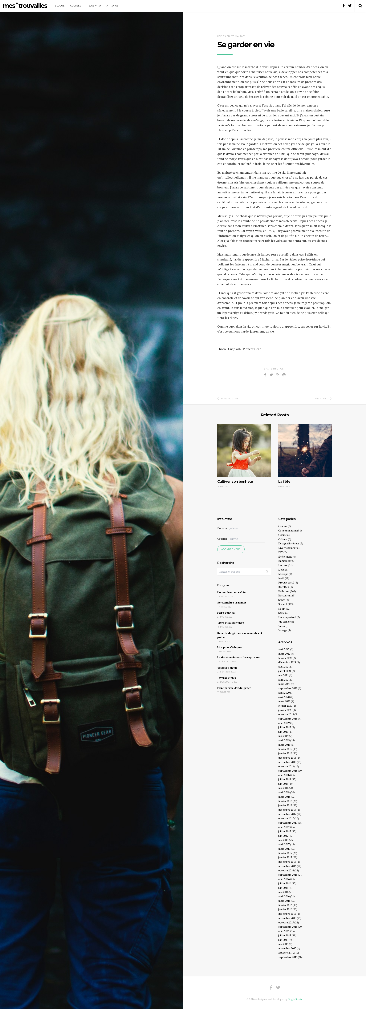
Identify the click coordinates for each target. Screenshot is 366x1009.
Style (281, 613)
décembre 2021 (287, 662)
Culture (282, 539)
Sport (281, 608)
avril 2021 (284, 679)
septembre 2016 (287, 874)
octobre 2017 (286, 818)
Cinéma (282, 526)
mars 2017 (284, 848)
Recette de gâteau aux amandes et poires (239, 635)
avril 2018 (284, 792)
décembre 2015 (287, 913)
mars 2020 (284, 701)
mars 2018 (284, 796)
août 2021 (284, 666)
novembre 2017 (287, 814)
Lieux (281, 569)
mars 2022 (284, 653)
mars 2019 (284, 744)
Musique (283, 574)
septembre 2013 (287, 957)
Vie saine (283, 621)
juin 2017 (283, 835)
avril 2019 (284, 740)
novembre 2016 (287, 866)
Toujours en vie (227, 667)
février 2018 (285, 801)
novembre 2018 (287, 762)
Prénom (222, 528)
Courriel (222, 538)
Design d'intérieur (288, 543)
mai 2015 (283, 944)
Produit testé (286, 582)
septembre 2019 (287, 718)
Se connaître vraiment (231, 602)
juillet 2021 (284, 671)
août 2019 (284, 723)
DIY (280, 552)
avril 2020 (284, 697)
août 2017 (284, 827)
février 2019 (285, 749)
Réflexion (223, 36)
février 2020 (285, 705)
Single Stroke (295, 999)
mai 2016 (283, 892)
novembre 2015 (287, 918)
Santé (281, 600)
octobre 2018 (286, 766)
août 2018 (284, 775)
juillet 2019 (284, 727)
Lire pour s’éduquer (229, 647)
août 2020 (284, 692)
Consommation (287, 530)
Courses (75, 5)
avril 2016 (284, 896)
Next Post (321, 398)
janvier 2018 (285, 805)
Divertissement (287, 548)
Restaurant (285, 595)
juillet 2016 (284, 883)
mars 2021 (284, 684)
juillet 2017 (284, 831)
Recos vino (94, 5)
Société (282, 604)
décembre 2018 (287, 757)
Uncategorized (287, 617)
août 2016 (284, 879)
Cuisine (282, 535)
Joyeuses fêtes (226, 678)
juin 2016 (283, 888)
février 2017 (285, 853)
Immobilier (284, 561)
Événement (285, 556)
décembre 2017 (287, 809)
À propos (112, 5)
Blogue (59, 5)
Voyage (282, 630)
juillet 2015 (284, 935)
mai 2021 (283, 675)
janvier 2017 (285, 857)
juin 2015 (283, 940)
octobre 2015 (286, 922)
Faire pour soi (226, 612)
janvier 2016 (285, 909)
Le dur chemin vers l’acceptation (238, 657)
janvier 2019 (285, 753)
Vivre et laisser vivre (230, 622)
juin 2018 (283, 783)
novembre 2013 (287, 948)
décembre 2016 (287, 861)
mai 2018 (283, 788)
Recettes (283, 587)
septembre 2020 (287, 688)
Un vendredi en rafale (231, 592)
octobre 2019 (286, 714)
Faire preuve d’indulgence (234, 688)
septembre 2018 (287, 770)
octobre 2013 (286, 953)
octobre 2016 (286, 870)
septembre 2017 (287, 822)
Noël (281, 578)
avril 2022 (284, 649)
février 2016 (285, 905)
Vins (281, 626)
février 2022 (285, 658)
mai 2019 (283, 736)
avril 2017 (284, 844)
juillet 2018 (284, 779)
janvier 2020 (285, 710)
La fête (284, 481)
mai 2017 (283, 840)
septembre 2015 (287, 926)
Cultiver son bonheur (235, 481)
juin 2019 (283, 731)
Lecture (282, 565)
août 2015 (284, 931)
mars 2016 (284, 900)
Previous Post (230, 398)
